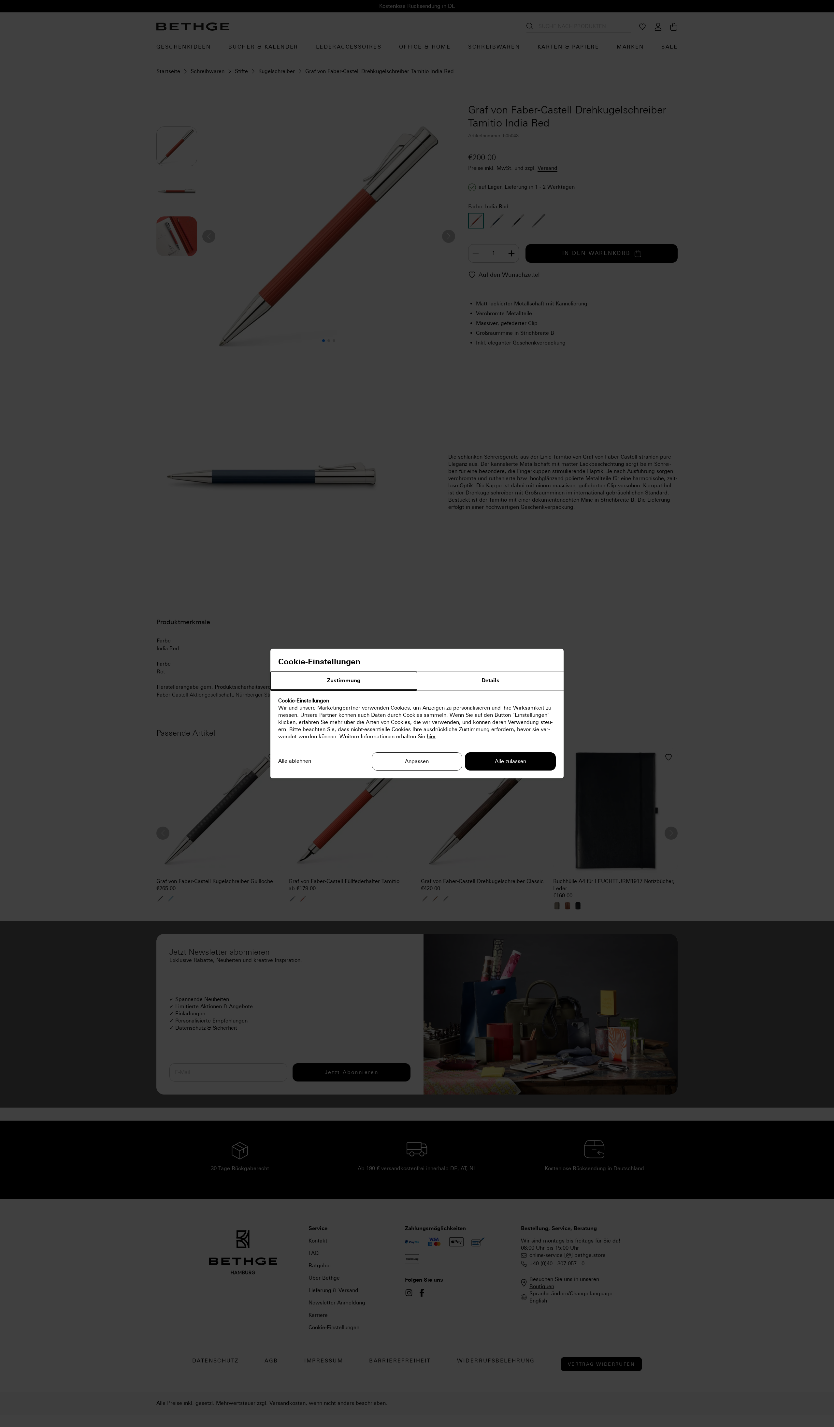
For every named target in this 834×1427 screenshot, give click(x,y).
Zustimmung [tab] (343, 680)
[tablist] (417, 681)
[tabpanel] (417, 719)
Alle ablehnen (294, 761)
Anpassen (417, 761)
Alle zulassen (510, 761)
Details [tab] (490, 680)
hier (431, 736)
